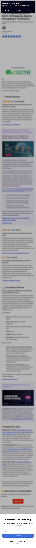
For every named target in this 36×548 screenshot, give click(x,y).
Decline (29, 10)
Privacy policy (11, 5)
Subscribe (18, 535)
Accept (7, 10)
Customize (18, 10)
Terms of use (21, 5)
